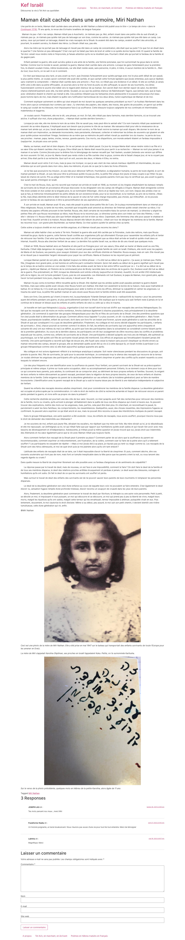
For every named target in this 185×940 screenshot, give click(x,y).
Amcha (62, 307)
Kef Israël (32, 5)
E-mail (24, 906)
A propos (81, 8)
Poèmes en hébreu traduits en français (144, 8)
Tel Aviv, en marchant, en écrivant (106, 8)
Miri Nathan (34, 793)
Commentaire (28, 864)
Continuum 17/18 (29, 29)
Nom (23, 896)
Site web (25, 916)
